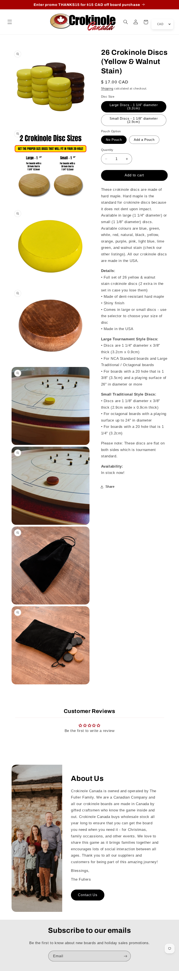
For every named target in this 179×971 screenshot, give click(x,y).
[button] (10, 22)
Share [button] (110, 486)
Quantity (107, 150)
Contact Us (88, 895)
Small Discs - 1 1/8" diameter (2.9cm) (134, 120)
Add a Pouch (144, 139)
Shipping (107, 88)
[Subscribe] (125, 956)
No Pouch (114, 139)
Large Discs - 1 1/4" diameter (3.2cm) (134, 106)
